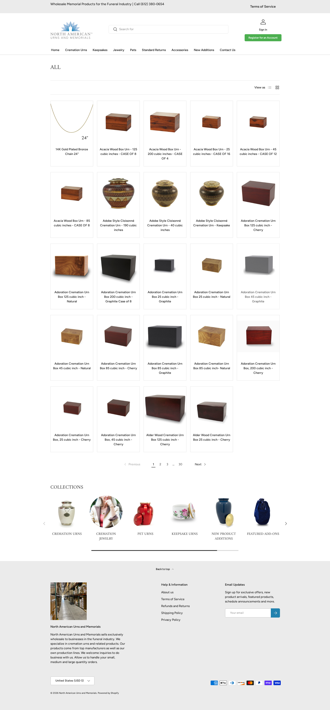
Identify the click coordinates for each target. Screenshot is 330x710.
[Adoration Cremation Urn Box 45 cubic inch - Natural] (72, 336)
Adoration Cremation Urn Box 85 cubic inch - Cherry (118, 366)
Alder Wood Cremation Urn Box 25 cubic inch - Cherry (211, 437)
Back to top (163, 569)
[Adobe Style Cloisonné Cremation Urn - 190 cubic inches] (118, 193)
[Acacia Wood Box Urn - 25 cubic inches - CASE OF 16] (211, 122)
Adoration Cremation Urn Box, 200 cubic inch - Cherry (258, 368)
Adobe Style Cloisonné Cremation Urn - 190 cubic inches (118, 225)
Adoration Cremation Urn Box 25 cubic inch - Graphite (165, 296)
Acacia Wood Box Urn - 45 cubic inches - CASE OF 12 (258, 151)
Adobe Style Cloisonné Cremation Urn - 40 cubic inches (165, 225)
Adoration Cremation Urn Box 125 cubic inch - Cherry (258, 225)
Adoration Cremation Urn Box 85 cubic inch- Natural (211, 366)
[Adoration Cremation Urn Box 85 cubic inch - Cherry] (118, 336)
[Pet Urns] (145, 511)
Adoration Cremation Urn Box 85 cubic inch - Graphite (165, 368)
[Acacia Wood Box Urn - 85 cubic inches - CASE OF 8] (72, 193)
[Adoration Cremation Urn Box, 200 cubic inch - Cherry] (258, 336)
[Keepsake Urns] (184, 511)
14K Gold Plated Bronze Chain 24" (72, 151)
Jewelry (118, 50)
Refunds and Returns (175, 606)
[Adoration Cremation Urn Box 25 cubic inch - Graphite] (165, 265)
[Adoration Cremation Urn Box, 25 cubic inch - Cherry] (72, 408)
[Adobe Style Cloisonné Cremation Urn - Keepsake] (211, 193)
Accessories (179, 50)
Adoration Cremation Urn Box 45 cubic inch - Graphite (258, 296)
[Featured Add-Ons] (263, 511)
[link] (132, 464)
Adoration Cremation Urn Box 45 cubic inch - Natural (72, 366)
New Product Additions (224, 536)
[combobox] (168, 29)
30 (180, 464)
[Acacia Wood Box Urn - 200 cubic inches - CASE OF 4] (165, 122)
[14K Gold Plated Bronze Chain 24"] (72, 122)
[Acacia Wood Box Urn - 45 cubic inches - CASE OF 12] (258, 122)
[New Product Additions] (223, 511)
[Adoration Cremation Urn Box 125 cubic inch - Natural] (72, 265)
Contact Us (227, 50)
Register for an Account (263, 37)
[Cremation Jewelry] (106, 511)
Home (55, 50)
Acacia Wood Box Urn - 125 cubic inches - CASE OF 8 (118, 151)
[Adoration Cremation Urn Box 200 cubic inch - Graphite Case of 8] (118, 265)
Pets (133, 50)
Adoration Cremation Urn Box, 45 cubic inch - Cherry (118, 439)
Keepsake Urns (185, 534)
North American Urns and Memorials (78, 693)
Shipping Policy (172, 613)
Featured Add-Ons (263, 534)
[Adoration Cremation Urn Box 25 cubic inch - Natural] (211, 265)
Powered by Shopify (108, 693)
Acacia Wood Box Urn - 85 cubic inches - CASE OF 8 (72, 223)
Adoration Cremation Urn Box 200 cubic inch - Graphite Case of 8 (118, 296)
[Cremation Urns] (67, 511)
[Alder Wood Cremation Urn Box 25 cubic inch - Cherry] (211, 408)
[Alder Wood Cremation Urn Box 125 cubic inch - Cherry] (165, 408)
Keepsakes (100, 50)
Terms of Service (263, 6)
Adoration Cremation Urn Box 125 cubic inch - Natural (71, 296)
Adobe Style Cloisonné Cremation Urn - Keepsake (211, 223)
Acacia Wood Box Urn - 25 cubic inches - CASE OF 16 (211, 151)
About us (167, 592)
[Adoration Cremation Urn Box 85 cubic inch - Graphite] (165, 336)
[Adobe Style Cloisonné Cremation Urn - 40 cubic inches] (165, 193)
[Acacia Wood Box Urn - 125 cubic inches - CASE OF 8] (118, 122)
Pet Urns (145, 534)
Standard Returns (154, 50)
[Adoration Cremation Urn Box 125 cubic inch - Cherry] (258, 193)
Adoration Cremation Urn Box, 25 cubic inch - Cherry (72, 437)
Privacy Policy (170, 620)
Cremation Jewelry (106, 536)
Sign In (263, 29)
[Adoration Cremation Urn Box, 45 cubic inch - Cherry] (118, 408)
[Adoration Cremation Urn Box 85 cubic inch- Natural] (211, 336)
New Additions (204, 50)
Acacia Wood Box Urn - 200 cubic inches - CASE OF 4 (165, 153)
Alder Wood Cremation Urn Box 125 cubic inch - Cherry (165, 439)
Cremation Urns (76, 50)
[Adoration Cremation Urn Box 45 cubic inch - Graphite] (258, 265)
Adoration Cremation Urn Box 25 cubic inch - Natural (211, 294)
